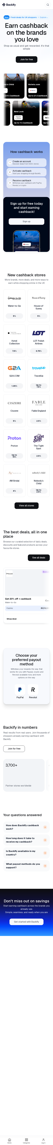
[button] (26, 59)
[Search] (48, 5)
